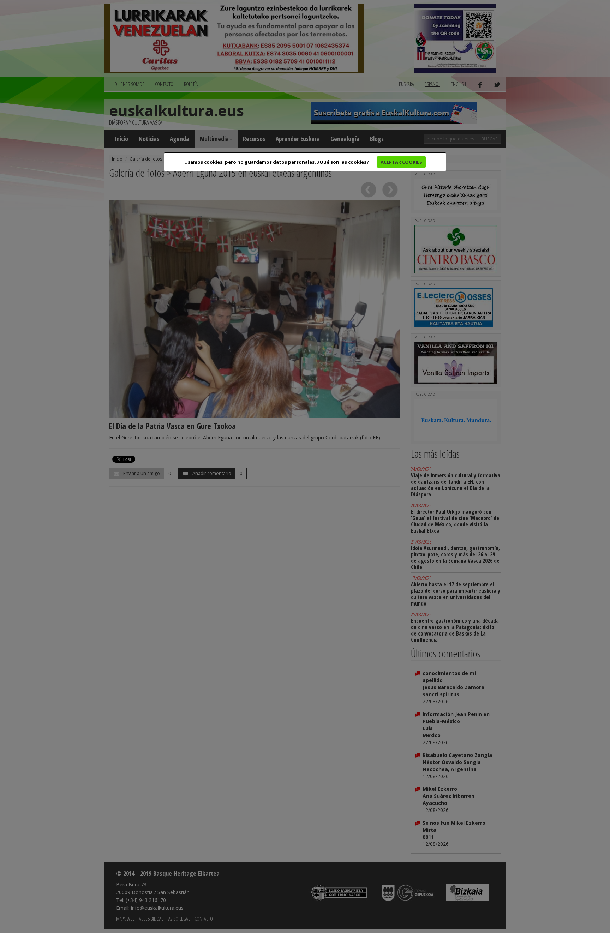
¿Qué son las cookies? (343, 162)
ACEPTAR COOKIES (401, 162)
